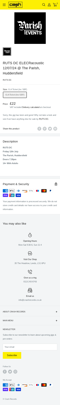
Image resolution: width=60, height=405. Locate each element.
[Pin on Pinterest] (45, 129)
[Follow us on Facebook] (5, 372)
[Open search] (43, 4)
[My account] (49, 4)
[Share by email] (55, 129)
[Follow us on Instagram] (15, 372)
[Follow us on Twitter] (10, 372)
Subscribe (12, 355)
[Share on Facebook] (39, 129)
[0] (55, 4)
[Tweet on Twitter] (50, 129)
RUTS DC (7, 80)
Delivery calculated (30, 107)
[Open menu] (4, 5)
